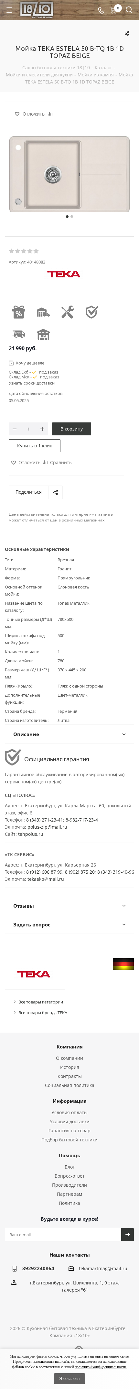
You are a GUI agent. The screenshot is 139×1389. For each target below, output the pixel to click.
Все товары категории (40, 1002)
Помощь (69, 1155)
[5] (36, 251)
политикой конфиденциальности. (101, 1367)
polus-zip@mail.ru (47, 827)
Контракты (70, 1076)
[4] (30, 251)
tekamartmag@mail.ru (103, 1268)
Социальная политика (69, 1085)
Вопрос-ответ (70, 1176)
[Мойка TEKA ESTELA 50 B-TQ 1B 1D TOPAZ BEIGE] (69, 174)
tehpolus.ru (30, 834)
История (69, 1067)
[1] (12, 251)
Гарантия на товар (69, 1130)
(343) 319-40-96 (117, 872)
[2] (18, 251)
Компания (70, 1046)
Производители (69, 1185)
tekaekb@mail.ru (45, 879)
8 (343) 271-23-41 (44, 820)
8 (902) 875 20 (80, 872)
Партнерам (69, 1194)
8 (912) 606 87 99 (44, 872)
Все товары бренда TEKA (42, 1012)
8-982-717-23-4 (82, 820)
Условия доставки (70, 1121)
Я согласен (69, 1378)
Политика (69, 1203)
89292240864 (38, 1268)
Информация (70, 1101)
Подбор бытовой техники (69, 1140)
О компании (69, 1058)
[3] (24, 251)
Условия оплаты (69, 1112)
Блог (70, 1167)
